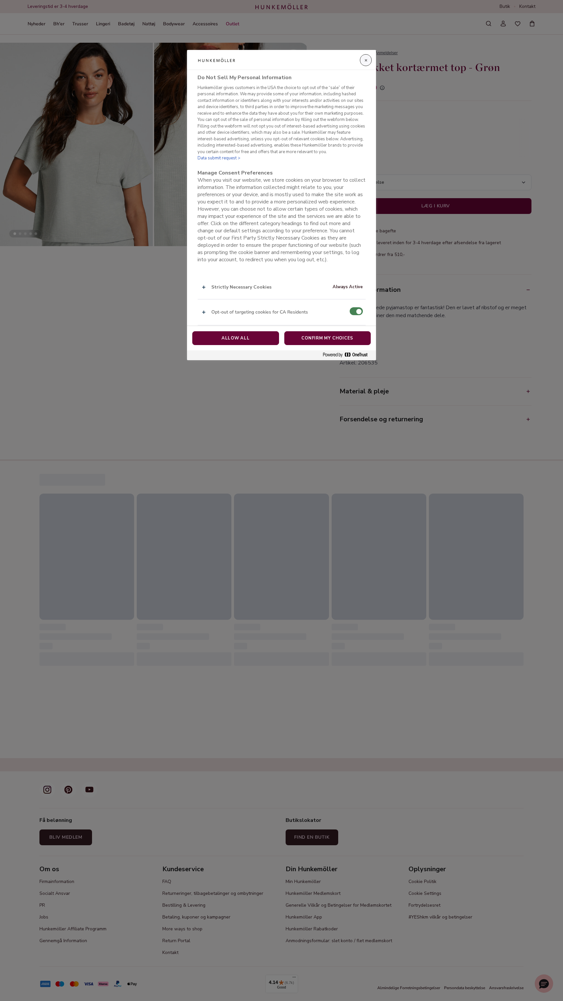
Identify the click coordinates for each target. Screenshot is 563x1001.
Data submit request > (219, 158)
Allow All (236, 338)
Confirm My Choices (327, 338)
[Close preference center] (366, 60)
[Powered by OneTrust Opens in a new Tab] (348, 355)
